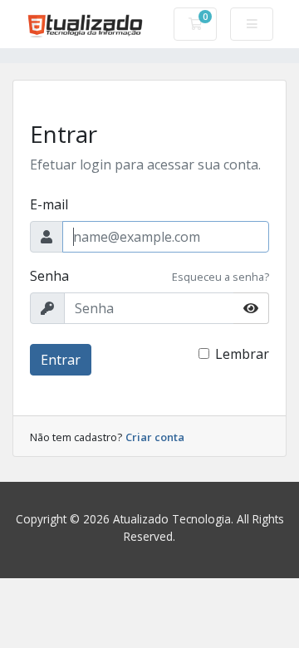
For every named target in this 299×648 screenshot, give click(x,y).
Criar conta (154, 437)
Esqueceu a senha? (220, 276)
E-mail (49, 204)
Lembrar (242, 354)
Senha (49, 276)
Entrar (61, 360)
